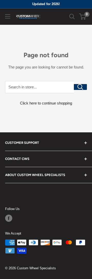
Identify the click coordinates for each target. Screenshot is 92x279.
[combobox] (39, 87)
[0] (82, 17)
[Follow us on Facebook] (8, 218)
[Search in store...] (80, 87)
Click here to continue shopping (46, 103)
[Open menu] (7, 16)
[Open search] (72, 16)
